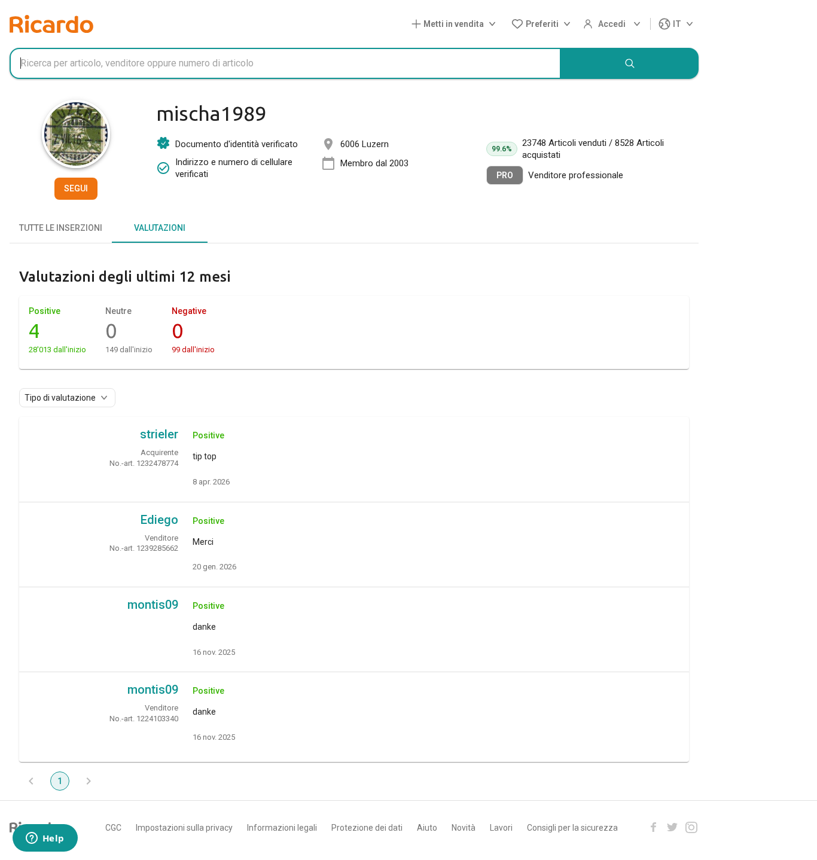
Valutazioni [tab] (159, 228)
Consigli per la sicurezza (572, 827)
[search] (630, 63)
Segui (76, 188)
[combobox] (285, 63)
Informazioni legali (282, 827)
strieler (159, 434)
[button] (456, 24)
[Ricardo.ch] (51, 24)
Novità (463, 827)
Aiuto (427, 827)
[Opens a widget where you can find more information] (45, 839)
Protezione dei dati (367, 827)
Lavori (501, 827)
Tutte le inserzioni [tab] (60, 228)
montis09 (152, 604)
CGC (113, 827)
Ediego (159, 520)
